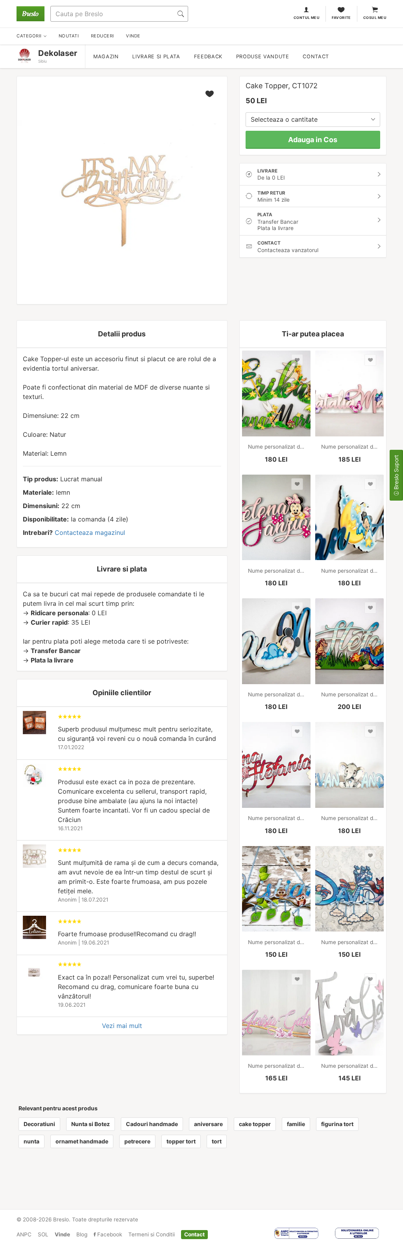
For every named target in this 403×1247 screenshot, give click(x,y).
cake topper (255, 1124)
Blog (81, 1234)
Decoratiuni (39, 1124)
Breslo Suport (396, 473)
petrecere (137, 1141)
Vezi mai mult (122, 1026)
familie (296, 1124)
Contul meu (307, 17)
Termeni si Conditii (151, 1234)
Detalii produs (122, 334)
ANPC (24, 1234)
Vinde (62, 1234)
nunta (31, 1141)
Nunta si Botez (90, 1124)
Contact (316, 56)
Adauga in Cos (312, 139)
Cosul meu (374, 17)
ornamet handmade (81, 1141)
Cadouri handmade (152, 1124)
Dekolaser (57, 53)
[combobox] (313, 119)
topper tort (181, 1141)
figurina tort (337, 1124)
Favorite (341, 17)
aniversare (208, 1124)
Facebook (109, 1234)
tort (217, 1141)
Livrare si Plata (156, 56)
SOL (43, 1234)
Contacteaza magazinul (90, 532)
